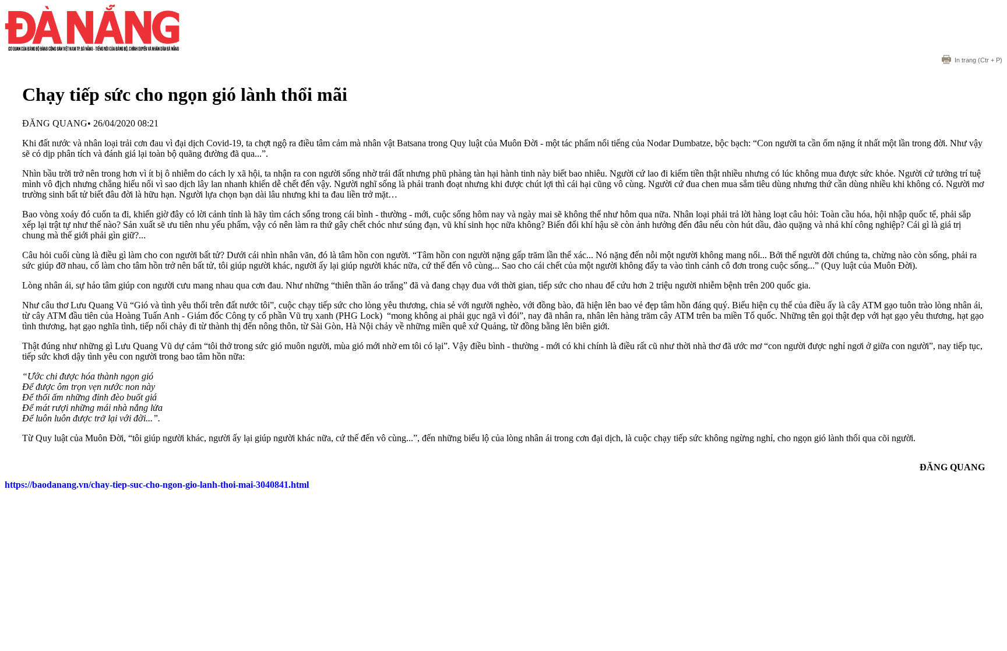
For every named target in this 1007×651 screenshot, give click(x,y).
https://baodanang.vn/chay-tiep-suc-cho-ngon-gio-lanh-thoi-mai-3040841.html (157, 485)
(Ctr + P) (978, 60)
